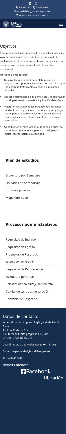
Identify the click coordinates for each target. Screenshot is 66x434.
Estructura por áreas (20, 277)
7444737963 (25, 7)
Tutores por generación (20, 261)
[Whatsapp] (36, 3)
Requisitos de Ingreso (21, 239)
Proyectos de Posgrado (22, 254)
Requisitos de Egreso (20, 247)
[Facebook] (30, 3)
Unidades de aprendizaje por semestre (30, 284)
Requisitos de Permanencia (24, 269)
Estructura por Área (18, 190)
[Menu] (61, 24)
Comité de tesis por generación (27, 291)
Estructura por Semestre (23, 175)
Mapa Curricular (17, 198)
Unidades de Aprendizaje (23, 183)
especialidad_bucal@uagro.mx (33, 11)
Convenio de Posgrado (21, 299)
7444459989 (42, 7)
